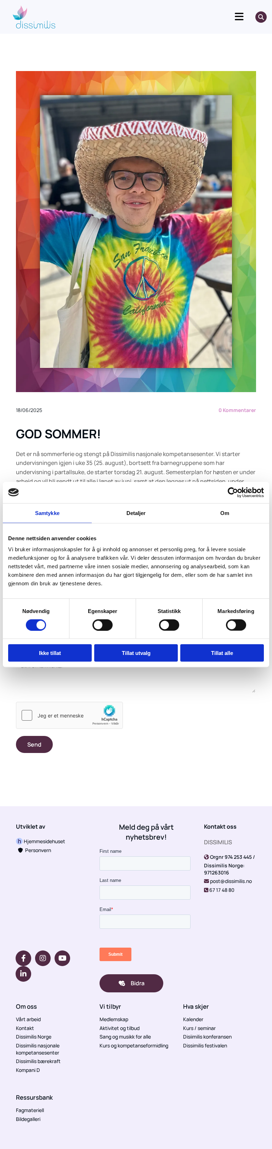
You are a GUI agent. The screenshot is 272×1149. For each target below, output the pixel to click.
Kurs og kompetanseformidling (134, 1045)
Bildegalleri (28, 1119)
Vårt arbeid (28, 1019)
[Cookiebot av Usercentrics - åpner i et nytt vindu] (233, 492)
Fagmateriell (30, 1110)
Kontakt (25, 1028)
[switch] (102, 624)
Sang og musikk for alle (125, 1036)
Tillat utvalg (136, 653)
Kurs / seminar (199, 1028)
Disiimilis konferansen (207, 1036)
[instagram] (43, 958)
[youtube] (62, 958)
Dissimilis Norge (33, 1036)
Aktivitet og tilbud (120, 1028)
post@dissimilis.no (231, 881)
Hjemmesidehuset (44, 841)
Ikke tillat (50, 653)
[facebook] (23, 958)
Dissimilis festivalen (205, 1045)
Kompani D (28, 1070)
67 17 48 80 (221, 890)
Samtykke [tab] (47, 513)
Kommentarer (237, 410)
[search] (261, 17)
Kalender (193, 1019)
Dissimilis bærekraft (38, 1061)
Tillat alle (222, 653)
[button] (159, 17)
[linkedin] (23, 974)
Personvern (34, 850)
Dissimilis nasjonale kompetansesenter (38, 1049)
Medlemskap (114, 1019)
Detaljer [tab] (136, 513)
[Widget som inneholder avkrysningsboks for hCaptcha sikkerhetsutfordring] (69, 715)
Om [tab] (224, 513)
